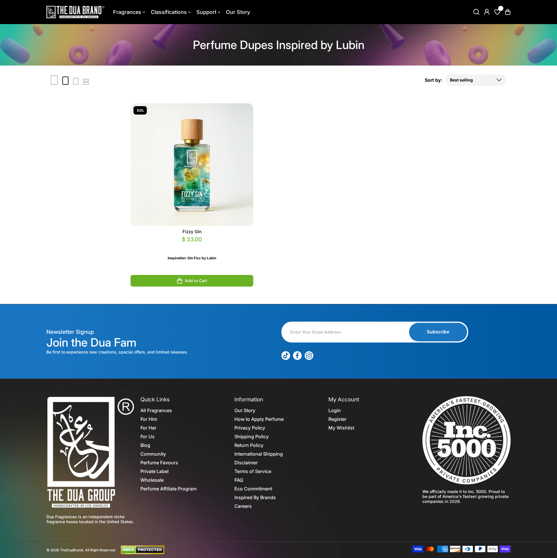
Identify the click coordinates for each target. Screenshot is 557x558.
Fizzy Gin (192, 231)
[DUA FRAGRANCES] (75, 12)
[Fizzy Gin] (192, 164)
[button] (508, 12)
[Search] (476, 12)
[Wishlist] (497, 12)
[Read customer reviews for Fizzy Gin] (192, 246)
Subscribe (438, 331)
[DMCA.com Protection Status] (142, 549)
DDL (140, 110)
